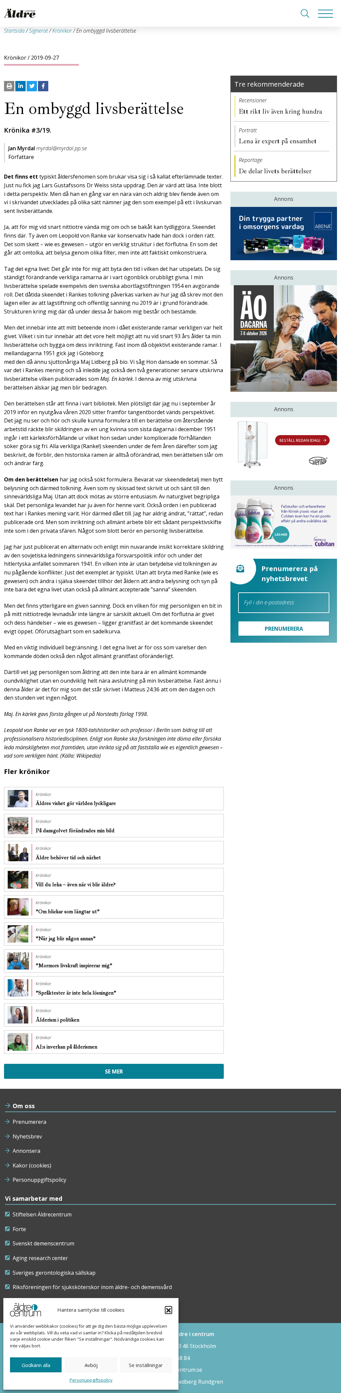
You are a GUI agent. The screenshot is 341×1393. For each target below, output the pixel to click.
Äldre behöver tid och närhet (69, 857)
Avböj (91, 1365)
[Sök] (305, 13)
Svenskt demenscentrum (43, 1243)
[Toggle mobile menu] (325, 13)
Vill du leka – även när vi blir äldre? (76, 884)
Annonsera (26, 1150)
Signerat (38, 30)
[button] (168, 1309)
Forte (19, 1229)
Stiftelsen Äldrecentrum (42, 1214)
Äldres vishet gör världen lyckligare (76, 803)
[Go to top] (170, 1381)
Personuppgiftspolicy (91, 1380)
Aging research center (40, 1258)
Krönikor (62, 30)
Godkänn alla (36, 1365)
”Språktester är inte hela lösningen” (77, 993)
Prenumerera (29, 1121)
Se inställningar (146, 1365)
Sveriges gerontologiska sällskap (54, 1272)
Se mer (114, 1071)
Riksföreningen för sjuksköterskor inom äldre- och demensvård (92, 1287)
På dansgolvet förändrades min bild (76, 830)
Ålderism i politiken (58, 1020)
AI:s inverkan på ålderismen (67, 1047)
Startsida (14, 30)
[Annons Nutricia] (283, 522)
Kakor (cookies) (32, 1165)
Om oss (24, 1106)
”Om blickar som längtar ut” (68, 911)
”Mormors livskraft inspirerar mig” (75, 965)
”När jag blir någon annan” (66, 938)
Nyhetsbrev (27, 1136)
